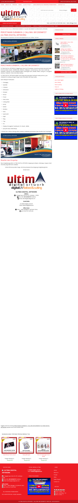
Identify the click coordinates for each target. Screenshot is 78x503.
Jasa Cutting (58, 82)
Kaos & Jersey (58, 84)
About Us (56, 472)
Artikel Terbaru (8, 29)
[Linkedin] (16, 430)
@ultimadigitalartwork (36, 471)
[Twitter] (5, 430)
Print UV (57, 87)
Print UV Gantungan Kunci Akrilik (43, 455)
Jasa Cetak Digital (59, 80)
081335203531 (55, 501)
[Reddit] (13, 430)
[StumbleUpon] (21, 430)
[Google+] (7, 430)
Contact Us (56, 481)
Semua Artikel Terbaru (66, 72)
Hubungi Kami (9, 460)
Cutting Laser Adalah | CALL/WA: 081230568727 (66, 49)
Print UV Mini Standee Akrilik (29, 17)
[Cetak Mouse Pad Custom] (9, 445)
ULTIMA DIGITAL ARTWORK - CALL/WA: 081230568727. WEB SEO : (35, 501)
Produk (55, 475)
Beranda (2, 29)
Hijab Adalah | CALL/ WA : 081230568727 (66, 42)
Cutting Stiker (26, 11)
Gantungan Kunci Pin (28, 24)
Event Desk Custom (27, 1)
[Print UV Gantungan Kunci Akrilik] (43, 445)
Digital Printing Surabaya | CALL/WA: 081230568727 (66, 65)
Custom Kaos (26, 8)
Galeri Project (57, 479)
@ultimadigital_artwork (34, 470)
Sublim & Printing (59, 89)
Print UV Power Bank (28, 20)
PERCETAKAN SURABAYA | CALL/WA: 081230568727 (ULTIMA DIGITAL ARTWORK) (67, 57)
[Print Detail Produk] (24, 430)
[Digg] (10, 430)
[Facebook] (2, 430)
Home (55, 470)
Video (55, 477)
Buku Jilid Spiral (26, 454)
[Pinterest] (19, 430)
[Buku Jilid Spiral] (26, 445)
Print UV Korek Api (27, 4)
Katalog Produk (66, 34)
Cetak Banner (26, 14)
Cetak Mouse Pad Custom (9, 454)
